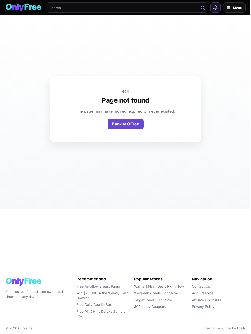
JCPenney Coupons (150, 306)
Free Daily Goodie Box (94, 304)
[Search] (203, 7)
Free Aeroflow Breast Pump (98, 286)
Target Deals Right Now (153, 300)
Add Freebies (202, 293)
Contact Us (201, 286)
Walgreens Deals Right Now (156, 293)
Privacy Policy (203, 306)
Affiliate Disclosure (206, 300)
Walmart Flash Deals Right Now (159, 286)
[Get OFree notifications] (215, 7)
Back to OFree (125, 124)
